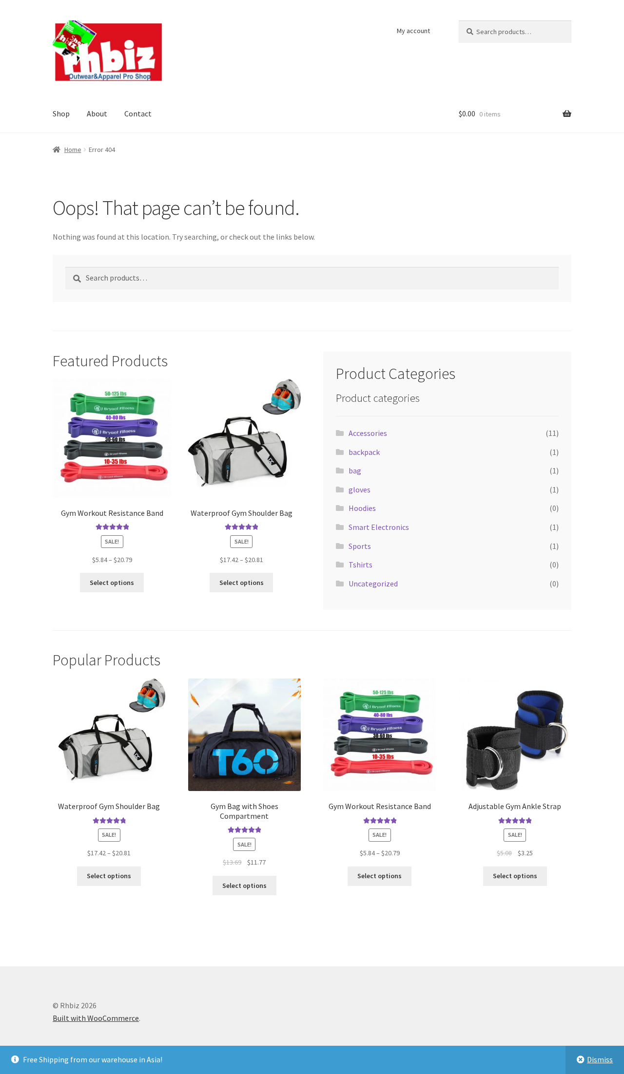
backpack (364, 452)
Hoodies (362, 508)
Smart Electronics (379, 527)
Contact (138, 113)
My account (413, 30)
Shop (61, 113)
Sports (360, 546)
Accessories (368, 433)
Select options (112, 582)
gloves (359, 489)
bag (355, 470)
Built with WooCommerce (96, 1018)
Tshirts (360, 564)
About (97, 113)
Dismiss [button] (600, 1059)
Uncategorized (373, 583)
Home (72, 149)
